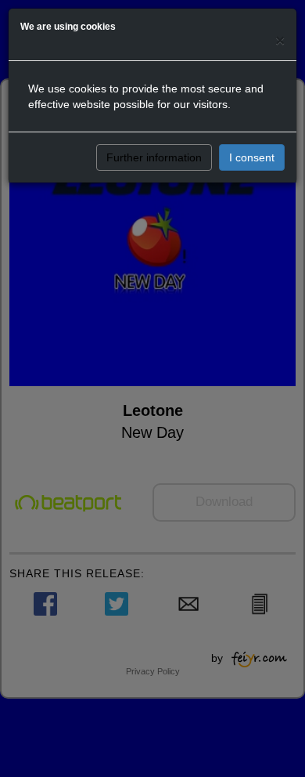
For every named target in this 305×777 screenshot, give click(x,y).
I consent (251, 157)
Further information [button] (154, 157)
